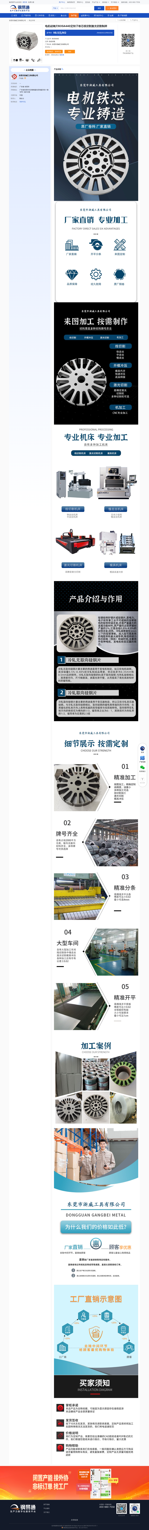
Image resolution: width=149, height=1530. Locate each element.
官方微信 (114, 2)
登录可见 (23, 102)
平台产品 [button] (95, 2)
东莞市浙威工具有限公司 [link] (17, 20)
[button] (51, 15)
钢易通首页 (71, 2)
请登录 (25, 2)
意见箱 (87, 2)
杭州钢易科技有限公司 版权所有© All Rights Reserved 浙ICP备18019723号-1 (74, 1526)
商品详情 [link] (32, 20)
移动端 (104, 2)
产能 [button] (54, 8)
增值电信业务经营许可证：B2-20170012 (75, 1527)
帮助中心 (80, 2)
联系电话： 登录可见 (54, 51)
